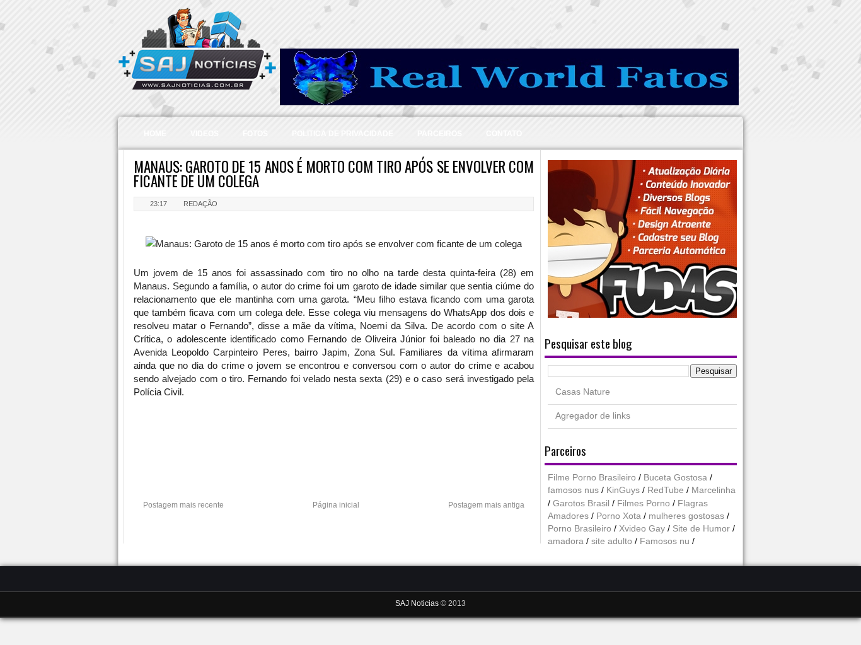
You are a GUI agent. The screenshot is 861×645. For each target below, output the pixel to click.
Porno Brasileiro (579, 528)
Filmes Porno (643, 503)
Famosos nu (665, 541)
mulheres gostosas (686, 516)
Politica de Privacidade (342, 133)
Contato (504, 133)
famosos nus (573, 490)
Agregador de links (592, 416)
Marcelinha (713, 490)
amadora (566, 541)
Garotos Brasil (581, 503)
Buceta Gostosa (675, 477)
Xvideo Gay (642, 528)
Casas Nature (582, 392)
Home (155, 133)
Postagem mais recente (183, 505)
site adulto (611, 541)
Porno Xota (618, 516)
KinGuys (623, 490)
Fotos (255, 133)
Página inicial (336, 505)
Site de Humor (701, 528)
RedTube (665, 490)
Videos (204, 133)
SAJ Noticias (418, 603)
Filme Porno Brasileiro (592, 477)
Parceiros (439, 133)
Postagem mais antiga (486, 505)
